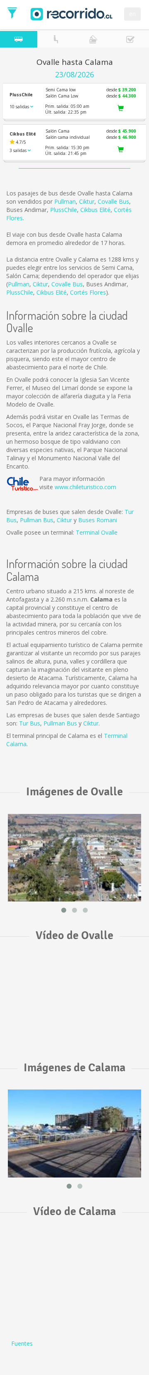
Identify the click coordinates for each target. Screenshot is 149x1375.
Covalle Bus (113, 201)
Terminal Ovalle (97, 532)
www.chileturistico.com (85, 487)
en (132, 14)
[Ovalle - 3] (74, 858)
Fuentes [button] (22, 1343)
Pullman (65, 201)
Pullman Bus (36, 520)
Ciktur (86, 201)
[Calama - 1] (74, 1134)
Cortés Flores (88, 292)
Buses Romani (97, 520)
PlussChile (63, 210)
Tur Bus (29, 723)
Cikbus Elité (95, 210)
